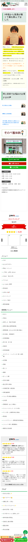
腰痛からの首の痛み (7, 113)
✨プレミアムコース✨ (9, 505)
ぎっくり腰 (6, 376)
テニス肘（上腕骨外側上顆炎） (12, 412)
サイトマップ (7, 296)
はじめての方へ (7, 264)
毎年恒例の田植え (8, 517)
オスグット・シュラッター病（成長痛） (13, 355)
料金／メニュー (7, 268)
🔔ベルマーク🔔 (7, 497)
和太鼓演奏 (6, 529)
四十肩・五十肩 (7, 342)
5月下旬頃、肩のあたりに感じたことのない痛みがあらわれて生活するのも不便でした (11, 122)
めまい (5, 314)
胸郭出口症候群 (7, 428)
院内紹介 (5, 288)
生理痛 (5, 360)
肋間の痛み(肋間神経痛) (10, 326)
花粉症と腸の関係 (8, 521)
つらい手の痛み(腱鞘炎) (10, 396)
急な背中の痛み (7, 384)
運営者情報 (6, 304)
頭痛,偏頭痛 (6, 392)
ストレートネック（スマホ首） (12, 408)
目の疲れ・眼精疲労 (8, 334)
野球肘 (5, 416)
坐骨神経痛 (6, 350)
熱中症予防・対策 (8, 509)
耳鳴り (5, 318)
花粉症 (5, 346)
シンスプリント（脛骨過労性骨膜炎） (13, 420)
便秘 (4, 364)
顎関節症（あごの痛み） (10, 404)
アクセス (5, 280)
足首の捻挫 (6, 380)
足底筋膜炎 (6, 338)
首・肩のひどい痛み (7, 105)
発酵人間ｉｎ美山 (8, 501)
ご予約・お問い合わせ (9, 272)
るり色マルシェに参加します (11, 513)
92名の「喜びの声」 (8, 276)
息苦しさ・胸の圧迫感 (9, 322)
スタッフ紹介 (7, 300)
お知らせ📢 (6, 292)
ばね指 (5, 400)
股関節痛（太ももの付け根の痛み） (13, 330)
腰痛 (4, 372)
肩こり (5, 368)
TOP (4, 260)
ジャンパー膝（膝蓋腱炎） (10, 424)
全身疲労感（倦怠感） (9, 388)
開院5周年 (6, 525)
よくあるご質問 (7, 284)
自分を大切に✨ (7, 493)
